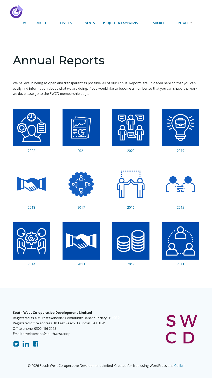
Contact (182, 23)
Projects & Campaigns (120, 23)
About (41, 23)
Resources (158, 23)
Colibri (179, 365)
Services (65, 23)
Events (89, 23)
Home (23, 23)
